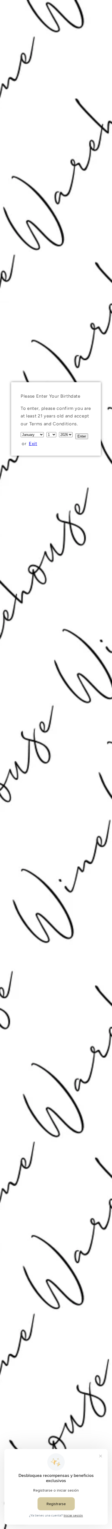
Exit (33, 443)
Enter (81, 436)
